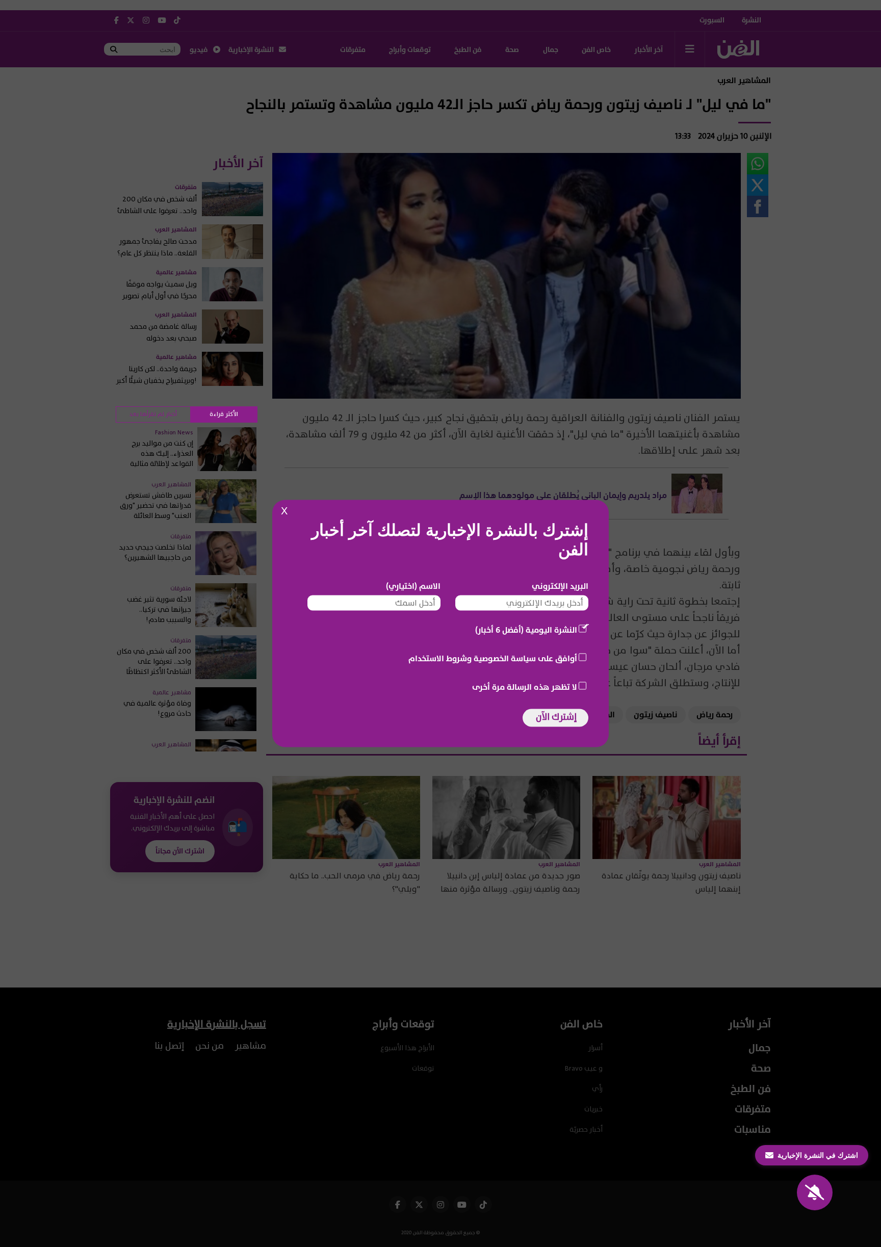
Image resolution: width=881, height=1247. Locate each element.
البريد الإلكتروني (560, 586)
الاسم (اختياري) (413, 586)
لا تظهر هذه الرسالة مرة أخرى (524, 687)
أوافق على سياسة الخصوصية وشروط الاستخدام (492, 658)
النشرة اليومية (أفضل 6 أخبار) (526, 630)
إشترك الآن (556, 717)
